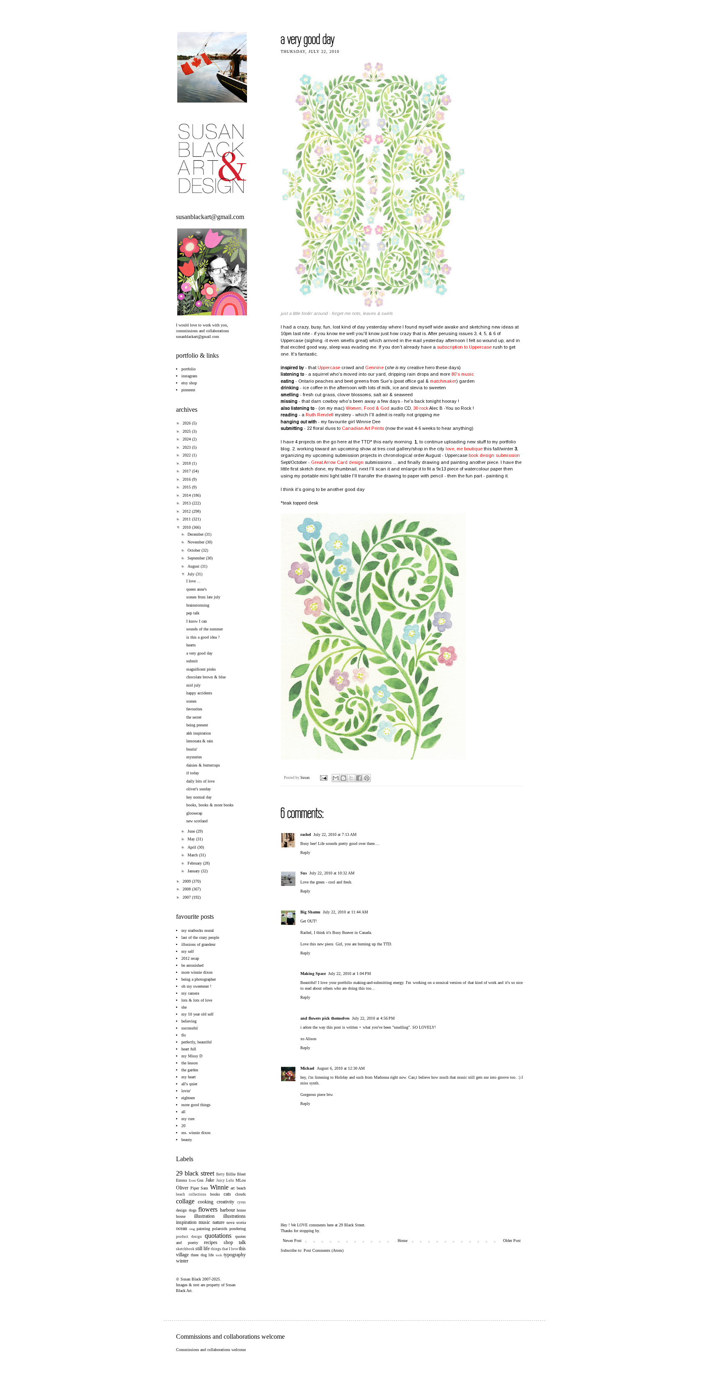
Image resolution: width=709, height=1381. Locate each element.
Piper (194, 1188)
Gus (200, 1180)
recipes (210, 1242)
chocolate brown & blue (206, 677)
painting (203, 1228)
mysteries (194, 757)
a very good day (199, 653)
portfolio (188, 369)
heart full (188, 1049)
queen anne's (196, 589)
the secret (193, 717)
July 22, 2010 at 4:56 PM (373, 1018)
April (192, 847)
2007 (187, 897)
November (197, 542)
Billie (231, 1174)
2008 (187, 889)
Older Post (512, 1240)
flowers (207, 1209)
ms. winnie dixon (195, 1132)
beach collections (191, 1194)
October (194, 550)
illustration (204, 1216)
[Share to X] (351, 778)
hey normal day (199, 797)
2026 (187, 423)
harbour (227, 1210)
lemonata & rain (199, 741)
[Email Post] (323, 778)
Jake (210, 1180)
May (192, 839)
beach (241, 1188)
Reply (305, 852)
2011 (187, 519)
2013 (187, 503)
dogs (193, 1210)
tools (219, 1255)
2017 (187, 471)
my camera (190, 993)
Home (402, 1240)
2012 (187, 511)
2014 (187, 495)
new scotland (197, 821)
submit (192, 661)
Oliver (182, 1188)
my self (187, 951)
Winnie (219, 1187)
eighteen (188, 1098)
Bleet (241, 1174)
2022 (187, 455)
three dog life (202, 1255)
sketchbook (185, 1249)
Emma (181, 1180)
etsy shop (189, 383)
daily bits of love (200, 781)
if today (192, 773)
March (193, 855)
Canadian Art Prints (363, 428)
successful (189, 1028)
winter (182, 1261)
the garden (189, 1070)
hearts (191, 645)
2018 (187, 463)
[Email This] (336, 778)
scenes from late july (203, 597)
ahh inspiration (198, 733)
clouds (240, 1194)
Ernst (192, 1180)
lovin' (186, 1091)
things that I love (224, 1249)
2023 (187, 447)
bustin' (191, 749)
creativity (225, 1202)
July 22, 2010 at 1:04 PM (349, 973)
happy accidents (199, 693)
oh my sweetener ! (196, 986)
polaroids (219, 1228)
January (194, 871)
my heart (188, 1077)
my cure (187, 1118)
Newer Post (292, 1240)
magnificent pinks (201, 669)
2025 (187, 431)
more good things (195, 1105)
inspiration (186, 1222)
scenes (191, 701)
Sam (204, 1188)
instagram (189, 376)
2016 (187, 479)
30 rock (420, 408)
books (215, 1194)
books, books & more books (209, 805)
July (192, 574)
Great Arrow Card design (337, 462)
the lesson (189, 1063)
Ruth (320, 414)
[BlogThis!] (343, 778)
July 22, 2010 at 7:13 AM (335, 834)
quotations (218, 1235)
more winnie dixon (197, 972)
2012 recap (190, 958)
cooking (205, 1202)
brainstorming (197, 605)
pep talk (192, 613)
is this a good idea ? (203, 637)
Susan (305, 778)
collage (185, 1201)
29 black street (195, 1173)
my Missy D (191, 1056)
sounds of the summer (204, 629)
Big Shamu (310, 912)
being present (197, 725)
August (194, 566)
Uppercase (329, 367)
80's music (462, 374)
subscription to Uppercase (464, 347)
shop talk (235, 1242)
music (204, 1222)
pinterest (188, 390)
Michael (307, 1068)
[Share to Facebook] (359, 778)
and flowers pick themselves (325, 1018)
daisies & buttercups (203, 765)
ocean (181, 1228)
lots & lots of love (196, 1000)
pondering (237, 1228)
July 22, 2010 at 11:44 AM (345, 912)
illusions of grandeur (198, 944)
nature (218, 1222)
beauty (186, 1139)
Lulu (230, 1180)
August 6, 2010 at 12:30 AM (341, 1068)
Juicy (220, 1180)
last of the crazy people (200, 937)
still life (202, 1248)
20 (183, 1125)
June (192, 831)
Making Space (313, 973)
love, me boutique (464, 448)
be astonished (192, 965)
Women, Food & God (367, 408)
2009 (187, 881)
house (180, 1216)
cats (227, 1194)
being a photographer (198, 979)
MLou (241, 1180)
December (196, 534)
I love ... (193, 581)
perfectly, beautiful (196, 1042)
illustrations (234, 1216)
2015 (187, 487)
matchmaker (443, 381)
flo (183, 1035)
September (197, 558)
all (183, 1111)
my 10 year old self (197, 1014)
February (195, 863)
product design (189, 1237)
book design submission (494, 455)
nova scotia (236, 1222)
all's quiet (189, 1084)
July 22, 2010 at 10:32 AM (331, 873)
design (181, 1210)
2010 (187, 527)
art (233, 1188)
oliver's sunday (198, 789)
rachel (305, 834)
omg (192, 1229)
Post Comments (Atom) (323, 1250)
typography (235, 1255)
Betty (220, 1174)
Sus (303, 873)
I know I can (196, 621)
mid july (193, 685)
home (241, 1210)
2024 (187, 439)
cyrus (241, 1202)
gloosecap (194, 813)
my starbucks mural (197, 930)
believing (189, 1021)
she (184, 1007)
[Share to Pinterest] (367, 778)
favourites (194, 709)
